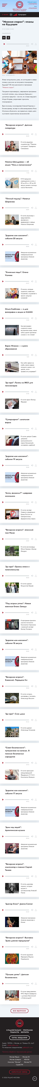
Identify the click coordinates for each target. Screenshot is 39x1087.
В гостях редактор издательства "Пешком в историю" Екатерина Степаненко (28, 145)
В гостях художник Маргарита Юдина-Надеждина (27, 957)
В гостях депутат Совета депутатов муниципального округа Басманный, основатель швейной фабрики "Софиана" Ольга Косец (28, 442)
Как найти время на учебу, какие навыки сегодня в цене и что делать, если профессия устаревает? (28, 367)
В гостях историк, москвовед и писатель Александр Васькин (28, 696)
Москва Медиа (14, 1057)
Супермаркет (22, 15)
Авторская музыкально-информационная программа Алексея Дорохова (28, 255)
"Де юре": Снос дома (15, 713)
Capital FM (19, 1065)
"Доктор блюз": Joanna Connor (19, 903)
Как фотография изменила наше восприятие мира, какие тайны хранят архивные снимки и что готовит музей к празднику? (29, 331)
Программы (28, 1030)
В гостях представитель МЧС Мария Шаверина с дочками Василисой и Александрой (28, 994)
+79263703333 (32, 8)
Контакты (25, 1032)
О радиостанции (13, 1030)
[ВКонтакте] (4, 37)
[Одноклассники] (8, 37)
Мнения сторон (8, 87)
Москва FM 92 (19, 1023)
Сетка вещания (19, 1038)
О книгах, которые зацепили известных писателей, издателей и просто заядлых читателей (29, 293)
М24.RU (26, 1059)
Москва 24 (26, 1057)
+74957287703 (32, 4)
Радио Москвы (19, 4)
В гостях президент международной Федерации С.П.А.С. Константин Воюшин (28, 774)
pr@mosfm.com (28, 1047)
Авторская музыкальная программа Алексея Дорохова (29, 846)
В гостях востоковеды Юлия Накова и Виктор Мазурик (28, 549)
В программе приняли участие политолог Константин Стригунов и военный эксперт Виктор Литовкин (28, 624)
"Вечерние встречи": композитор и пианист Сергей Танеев (18, 867)
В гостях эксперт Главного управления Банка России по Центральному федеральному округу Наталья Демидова (28, 515)
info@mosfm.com (12, 1045)
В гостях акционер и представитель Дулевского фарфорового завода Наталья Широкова (28, 220)
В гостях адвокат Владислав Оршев (27, 585)
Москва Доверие (15, 1059)
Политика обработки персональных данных (17, 1052)
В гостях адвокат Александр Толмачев (28, 729)
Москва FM (27, 1062)
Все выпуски (19, 1011)
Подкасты (14, 1032)
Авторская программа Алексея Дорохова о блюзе (28, 920)
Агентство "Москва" (14, 1062)
